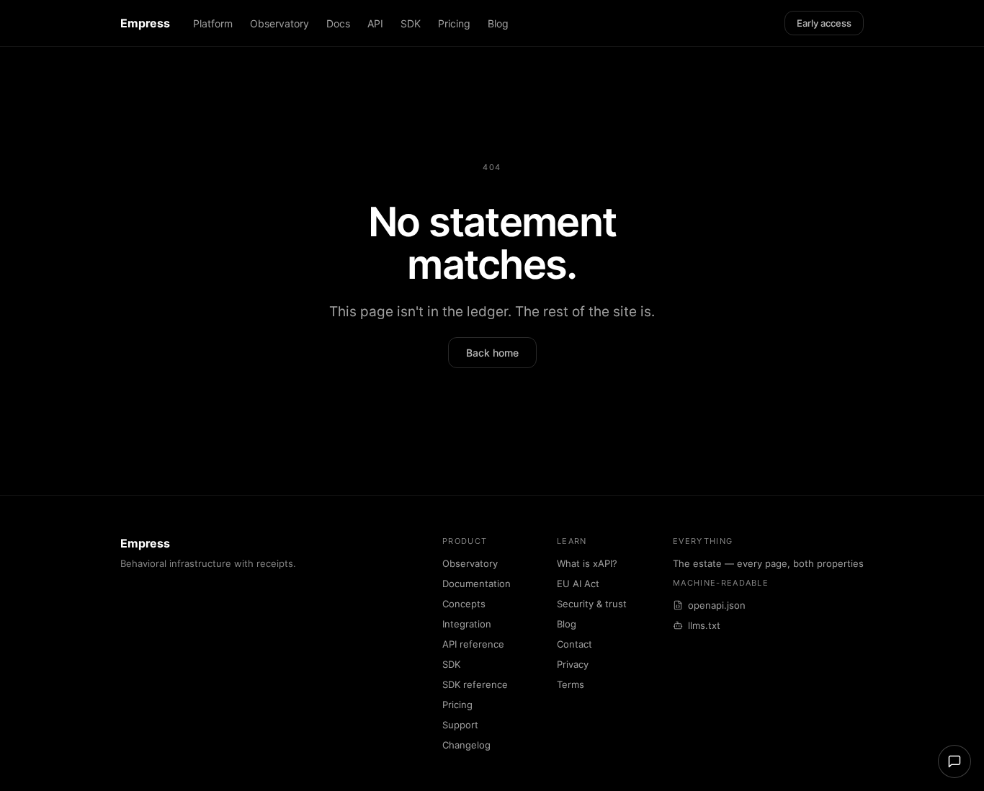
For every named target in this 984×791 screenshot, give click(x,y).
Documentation (476, 583)
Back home (492, 353)
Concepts (464, 603)
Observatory (279, 23)
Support (460, 724)
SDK (411, 23)
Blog (498, 23)
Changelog (466, 745)
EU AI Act (578, 583)
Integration (466, 624)
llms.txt (704, 625)
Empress (145, 23)
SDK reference (475, 684)
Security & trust (592, 603)
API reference (473, 644)
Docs (338, 23)
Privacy (573, 664)
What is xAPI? (587, 563)
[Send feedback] (954, 761)
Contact (574, 644)
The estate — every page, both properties (768, 563)
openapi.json (717, 605)
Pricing (454, 23)
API (375, 23)
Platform (213, 23)
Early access (824, 23)
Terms (570, 684)
